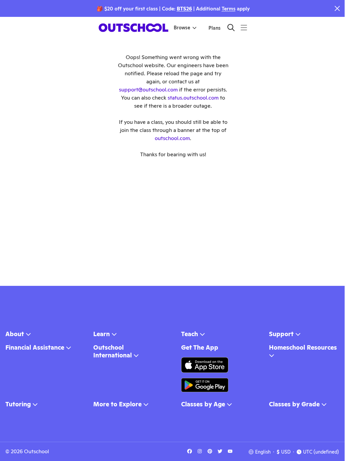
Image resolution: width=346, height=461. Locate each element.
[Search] (231, 27)
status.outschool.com (193, 97)
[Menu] (243, 27)
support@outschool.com (148, 89)
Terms (229, 8)
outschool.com (172, 138)
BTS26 (184, 8)
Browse (182, 28)
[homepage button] (133, 27)
